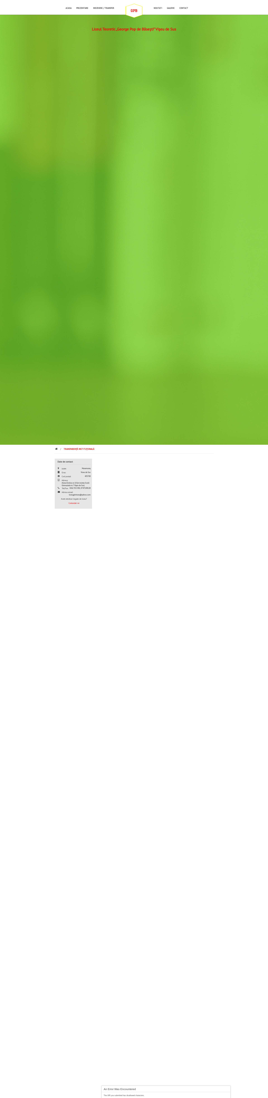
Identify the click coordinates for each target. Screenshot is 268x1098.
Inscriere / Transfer (103, 8)
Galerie (171, 8)
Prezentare (82, 8)
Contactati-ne (74, 503)
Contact (183, 8)
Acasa (69, 8)
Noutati (158, 8)
